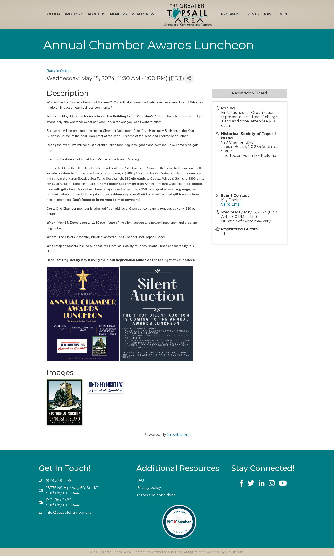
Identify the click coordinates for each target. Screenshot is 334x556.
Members (118, 14)
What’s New (143, 14)
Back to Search (59, 71)
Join (267, 14)
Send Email (231, 204)
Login (281, 14)
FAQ (140, 480)
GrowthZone (179, 434)
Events (252, 14)
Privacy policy (148, 487)
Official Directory (65, 14)
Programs (230, 14)
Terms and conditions (155, 495)
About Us (96, 14)
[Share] (189, 78)
